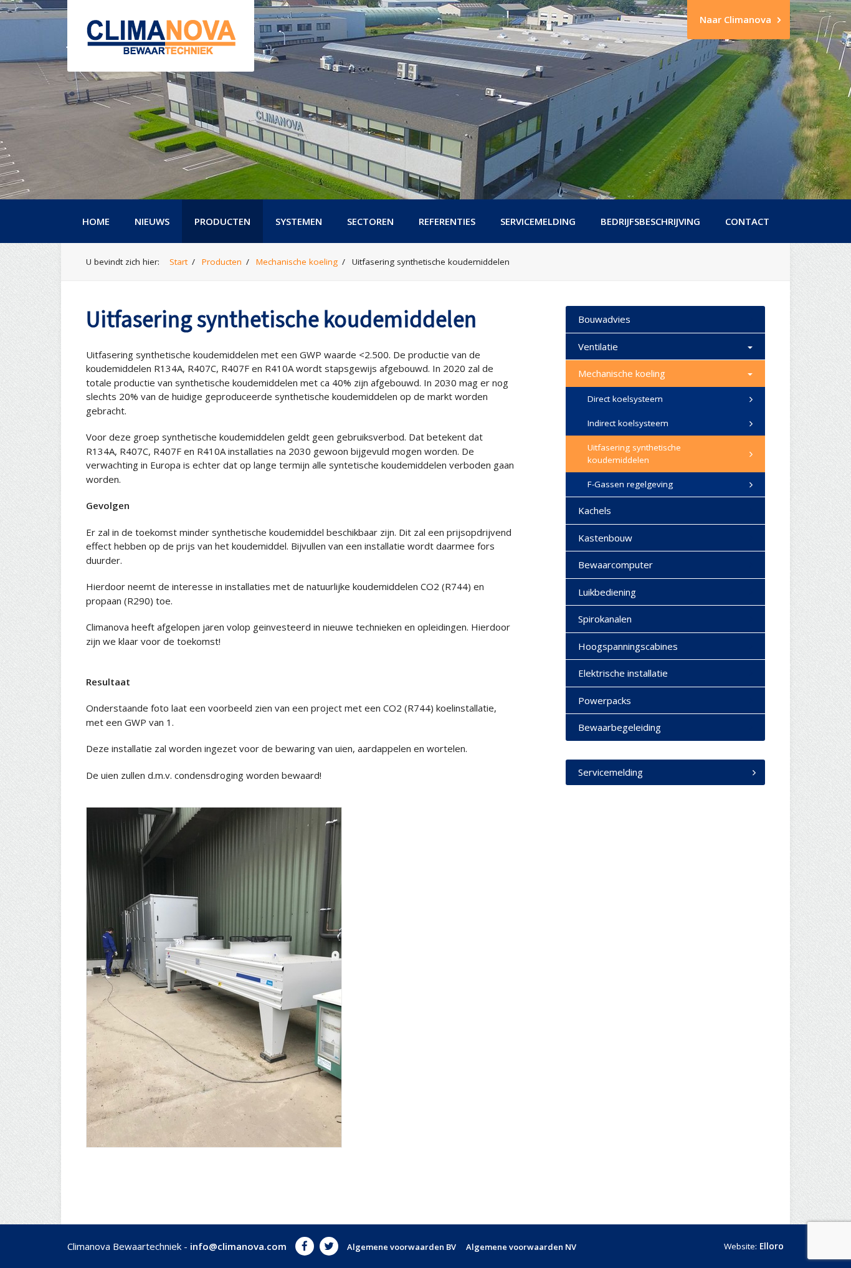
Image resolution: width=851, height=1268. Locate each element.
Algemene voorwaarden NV (521, 1246)
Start (178, 261)
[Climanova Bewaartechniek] (160, 36)
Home (96, 221)
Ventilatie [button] (598, 346)
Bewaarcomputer (615, 564)
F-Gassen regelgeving (630, 484)
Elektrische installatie (623, 673)
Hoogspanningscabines (628, 646)
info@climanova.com (238, 1246)
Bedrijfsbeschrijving (650, 221)
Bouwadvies (604, 319)
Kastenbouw (605, 538)
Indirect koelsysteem (627, 423)
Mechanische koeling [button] (621, 373)
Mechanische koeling (297, 261)
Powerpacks (604, 700)
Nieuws (152, 221)
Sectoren (370, 221)
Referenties (447, 221)
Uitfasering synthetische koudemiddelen (634, 453)
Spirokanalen (605, 619)
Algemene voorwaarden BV (401, 1246)
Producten (222, 221)
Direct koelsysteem (625, 398)
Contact (747, 221)
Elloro (771, 1246)
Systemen (298, 221)
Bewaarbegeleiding (619, 727)
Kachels (594, 510)
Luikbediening (607, 592)
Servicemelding (538, 221)
